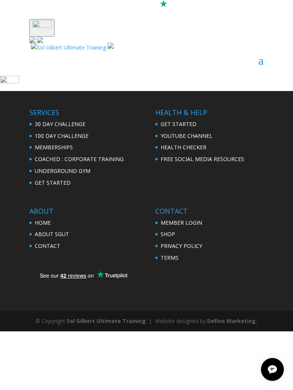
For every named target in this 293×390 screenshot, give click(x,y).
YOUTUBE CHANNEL (187, 135)
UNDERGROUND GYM (62, 170)
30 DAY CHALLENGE (60, 124)
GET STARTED (53, 182)
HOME (43, 222)
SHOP (168, 234)
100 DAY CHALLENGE (62, 135)
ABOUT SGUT (52, 234)
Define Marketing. (232, 320)
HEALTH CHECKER (183, 147)
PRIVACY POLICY (181, 245)
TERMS (170, 257)
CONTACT (47, 245)
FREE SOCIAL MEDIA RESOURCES (202, 159)
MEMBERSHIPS (54, 147)
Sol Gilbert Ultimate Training (106, 320)
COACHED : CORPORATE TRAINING (79, 159)
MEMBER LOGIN (181, 222)
